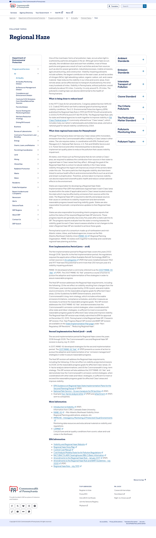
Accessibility (104, 521)
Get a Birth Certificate (87, 498)
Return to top (139, 480)
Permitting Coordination (23, 150)
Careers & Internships (122, 490)
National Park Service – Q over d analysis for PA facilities (78, 391)
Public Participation (19, 187)
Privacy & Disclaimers (116, 521)
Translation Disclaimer (131, 521)
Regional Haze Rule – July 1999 (68, 466)
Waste (16, 173)
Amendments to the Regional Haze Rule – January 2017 (78, 458)
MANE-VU (84, 236)
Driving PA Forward (23, 122)
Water (16, 178)
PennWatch (118, 494)
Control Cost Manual (63, 450)
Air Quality (20, 78)
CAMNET (58, 428)
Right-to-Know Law (121, 498)
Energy (17, 141)
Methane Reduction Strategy (23, 117)
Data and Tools (17, 205)
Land (16, 155)
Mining (16, 159)
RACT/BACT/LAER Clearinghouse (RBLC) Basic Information (80, 455)
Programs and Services (21, 69)
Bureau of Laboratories (23, 131)
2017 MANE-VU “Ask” (69, 349)
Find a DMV (83, 494)
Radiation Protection (22, 169)
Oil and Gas (18, 164)
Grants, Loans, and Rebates (24, 145)
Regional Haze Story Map (65, 447)
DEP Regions (17, 210)
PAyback (82, 505)
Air (15, 74)
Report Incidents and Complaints (20, 192)
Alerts (14, 201)
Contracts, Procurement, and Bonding (25, 136)
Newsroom (16, 197)
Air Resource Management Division (26, 88)
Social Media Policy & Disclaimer (136, 523)
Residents (16, 183)
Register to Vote (85, 490)
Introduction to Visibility (65, 407)
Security (142, 521)
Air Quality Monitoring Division (24, 83)
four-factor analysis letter (74, 394)
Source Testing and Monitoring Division (23, 112)
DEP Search (16, 224)
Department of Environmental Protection (19, 60)
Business (17, 127)
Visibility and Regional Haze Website (70, 444)
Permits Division (22, 107)
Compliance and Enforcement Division (24, 94)
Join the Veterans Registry (88, 502)
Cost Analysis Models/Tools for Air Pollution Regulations (78, 452)
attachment (101, 394)
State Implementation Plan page (80, 323)
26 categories (71, 260)
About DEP (16, 215)
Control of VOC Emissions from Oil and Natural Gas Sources (25, 101)
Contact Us (16, 219)
